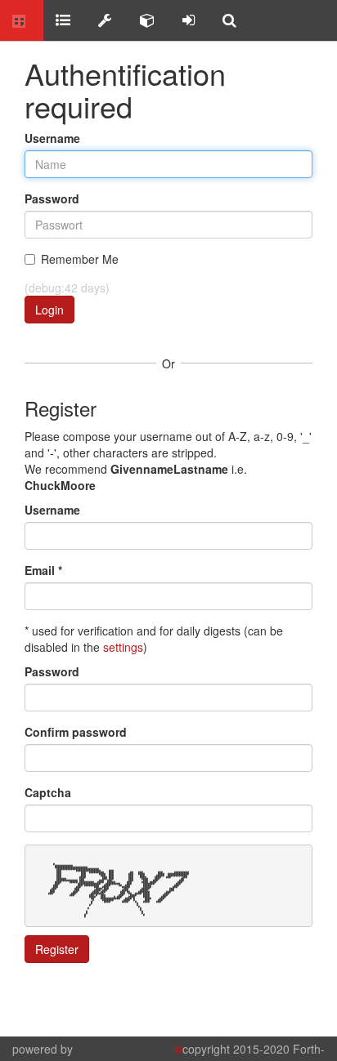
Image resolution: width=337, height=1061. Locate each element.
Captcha (48, 792)
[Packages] (147, 20)
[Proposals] (105, 20)
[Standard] (63, 20)
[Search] (229, 20)
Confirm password (76, 732)
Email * (43, 570)
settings (123, 647)
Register (57, 949)
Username (52, 138)
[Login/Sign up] (188, 20)
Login (49, 309)
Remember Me (80, 259)
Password (52, 198)
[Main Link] (21, 20)
